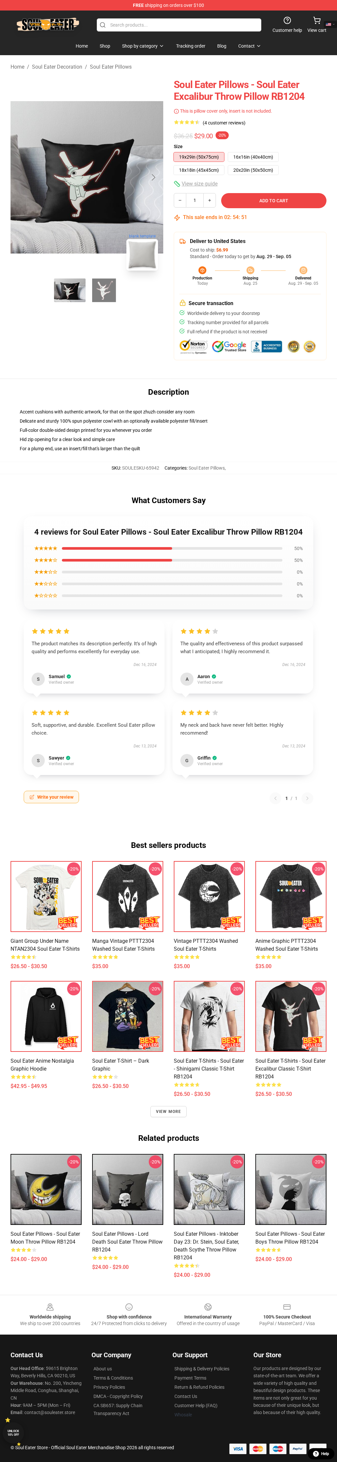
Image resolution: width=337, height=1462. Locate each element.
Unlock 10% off (13, 1432)
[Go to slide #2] (104, 290)
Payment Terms (190, 1378)
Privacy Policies (109, 1387)
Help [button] (325, 1453)
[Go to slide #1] (70, 290)
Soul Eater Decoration (57, 67)
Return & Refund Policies (199, 1387)
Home (17, 67)
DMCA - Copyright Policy (118, 1396)
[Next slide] (153, 177)
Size (178, 146)
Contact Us (185, 1396)
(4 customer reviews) (224, 122)
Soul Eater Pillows (111, 67)
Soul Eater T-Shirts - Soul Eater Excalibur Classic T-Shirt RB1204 (290, 1069)
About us (102, 1368)
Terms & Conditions (113, 1378)
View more (168, 1111)
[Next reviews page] (307, 798)
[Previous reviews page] (275, 798)
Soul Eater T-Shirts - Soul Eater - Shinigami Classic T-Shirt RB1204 (209, 1069)
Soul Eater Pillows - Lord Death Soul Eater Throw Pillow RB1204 (127, 1242)
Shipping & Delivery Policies (201, 1368)
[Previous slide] (21, 177)
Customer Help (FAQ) (196, 1405)
